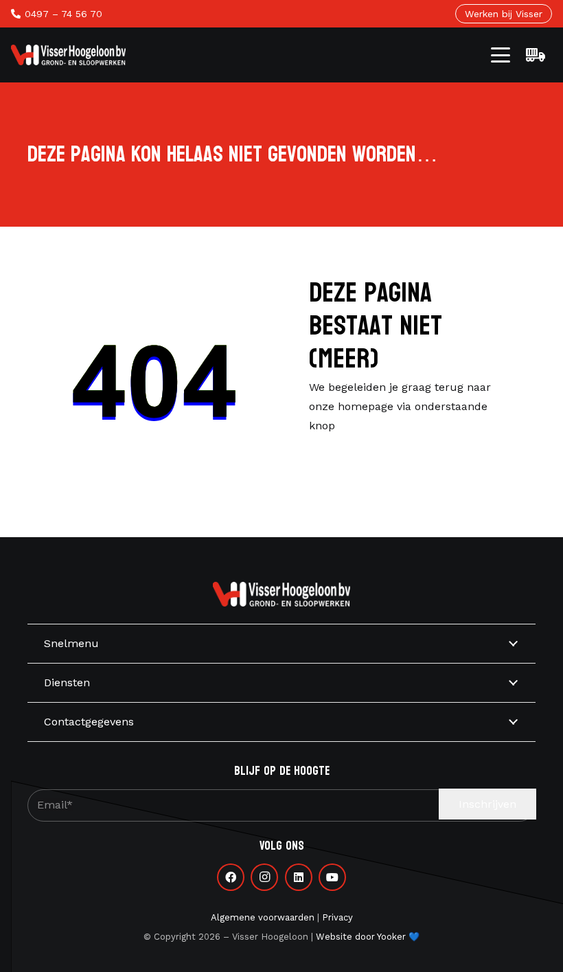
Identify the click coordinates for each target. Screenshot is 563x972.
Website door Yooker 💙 (368, 936)
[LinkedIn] (298, 877)
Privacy (337, 917)
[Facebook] (230, 877)
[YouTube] (332, 877)
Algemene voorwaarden (262, 917)
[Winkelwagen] (535, 54)
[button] (500, 55)
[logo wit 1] (68, 55)
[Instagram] (264, 877)
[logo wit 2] (281, 594)
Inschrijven (487, 804)
